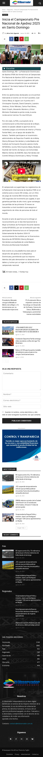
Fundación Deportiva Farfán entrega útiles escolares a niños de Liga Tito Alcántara (28, 341)
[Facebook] (11, 39)
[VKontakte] (32, 739)
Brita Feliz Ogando (13, 33)
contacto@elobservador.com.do (21, 723)
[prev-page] (3, 361)
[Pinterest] (21, 39)
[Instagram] (27, 739)
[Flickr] (21, 739)
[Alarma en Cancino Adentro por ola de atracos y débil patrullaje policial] (8, 626)
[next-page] (7, 361)
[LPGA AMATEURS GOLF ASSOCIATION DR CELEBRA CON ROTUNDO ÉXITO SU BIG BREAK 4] (8, 330)
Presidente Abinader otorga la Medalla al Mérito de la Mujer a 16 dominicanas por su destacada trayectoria (10, 305)
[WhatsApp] (26, 39)
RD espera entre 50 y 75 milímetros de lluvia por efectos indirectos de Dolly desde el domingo (28, 477)
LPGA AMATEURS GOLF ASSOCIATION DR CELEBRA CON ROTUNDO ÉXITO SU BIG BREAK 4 (27, 330)
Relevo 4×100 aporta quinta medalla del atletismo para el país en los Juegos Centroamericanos (28, 352)
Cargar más (20, 528)
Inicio (4, 10)
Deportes (10, 10)
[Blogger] (10, 739)
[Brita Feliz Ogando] (3, 33)
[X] (16, 39)
